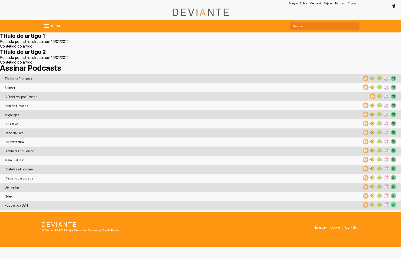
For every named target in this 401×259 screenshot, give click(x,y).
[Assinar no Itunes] (385, 79)
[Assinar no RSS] (365, 79)
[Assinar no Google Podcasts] (372, 79)
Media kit (316, 3)
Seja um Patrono (334, 3)
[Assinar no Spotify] (392, 79)
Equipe (293, 3)
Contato (353, 3)
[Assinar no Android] (378, 79)
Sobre (303, 3)
